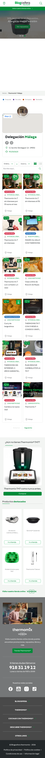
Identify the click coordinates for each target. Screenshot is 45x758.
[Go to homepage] (22, 3)
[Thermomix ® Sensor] (33, 558)
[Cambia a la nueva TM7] (12, 390)
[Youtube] (18, 689)
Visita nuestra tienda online (21, 8)
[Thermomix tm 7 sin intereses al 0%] (33, 182)
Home (4, 93)
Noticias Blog (9, 192)
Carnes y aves (30, 233)
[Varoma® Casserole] (33, 519)
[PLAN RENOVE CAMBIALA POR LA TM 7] (33, 348)
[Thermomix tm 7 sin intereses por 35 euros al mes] (12, 182)
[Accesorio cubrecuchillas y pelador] (12, 519)
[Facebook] (10, 689)
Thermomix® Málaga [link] (15, 93)
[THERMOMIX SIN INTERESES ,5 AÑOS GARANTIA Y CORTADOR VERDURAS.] (12, 348)
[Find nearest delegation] (4, 3)
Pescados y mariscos (12, 317)
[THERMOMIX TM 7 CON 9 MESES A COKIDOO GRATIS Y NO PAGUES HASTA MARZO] (33, 307)
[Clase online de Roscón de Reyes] (33, 265)
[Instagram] (26, 689)
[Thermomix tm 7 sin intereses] (12, 223)
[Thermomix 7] (33, 390)
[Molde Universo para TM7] (12, 558)
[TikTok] (34, 689)
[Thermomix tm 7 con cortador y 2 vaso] (12, 265)
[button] (41, 3)
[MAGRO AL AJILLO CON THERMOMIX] (33, 223)
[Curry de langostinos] (12, 307)
